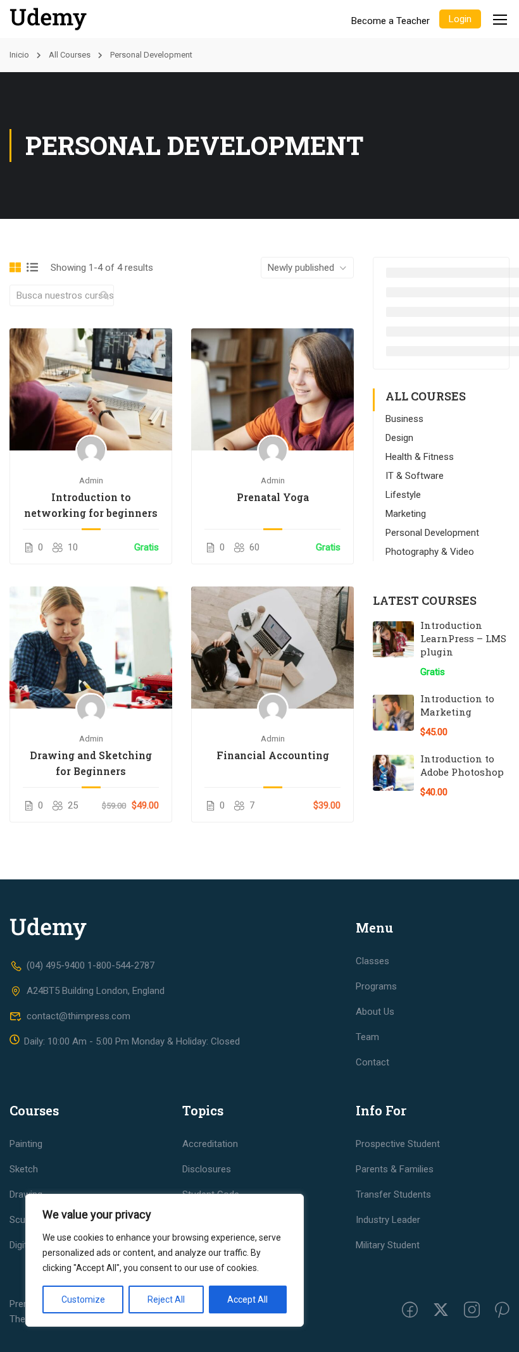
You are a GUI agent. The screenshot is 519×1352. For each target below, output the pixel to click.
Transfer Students (393, 1194)
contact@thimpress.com (78, 1016)
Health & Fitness (419, 456)
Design (399, 437)
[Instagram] (472, 1311)
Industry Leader (388, 1219)
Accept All (247, 1299)
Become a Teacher (390, 21)
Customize (83, 1299)
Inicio (19, 54)
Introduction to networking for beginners (91, 504)
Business (404, 419)
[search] (104, 295)
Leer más (91, 389)
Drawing (25, 1194)
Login (460, 19)
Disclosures (206, 1169)
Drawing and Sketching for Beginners (91, 763)
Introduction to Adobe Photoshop (462, 765)
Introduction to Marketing (457, 705)
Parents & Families (395, 1169)
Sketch (23, 1169)
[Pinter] (502, 1311)
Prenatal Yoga (273, 497)
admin (91, 480)
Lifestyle (403, 494)
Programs (376, 986)
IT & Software (414, 475)
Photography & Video (429, 551)
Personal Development (432, 532)
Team (367, 1037)
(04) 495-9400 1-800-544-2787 (90, 965)
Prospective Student (398, 1144)
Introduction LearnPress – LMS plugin (463, 638)
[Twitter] (441, 1311)
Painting (25, 1144)
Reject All (166, 1299)
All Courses (70, 54)
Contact (372, 1062)
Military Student (388, 1245)
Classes (372, 961)
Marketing (405, 513)
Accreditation (210, 1144)
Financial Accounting (272, 755)
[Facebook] (410, 1311)
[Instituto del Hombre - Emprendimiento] (56, 19)
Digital (21, 1245)
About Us (375, 1011)
